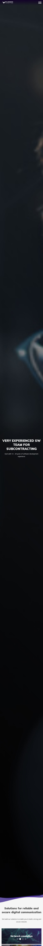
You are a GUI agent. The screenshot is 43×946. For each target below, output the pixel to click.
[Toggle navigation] (39, 3)
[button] (17, 939)
